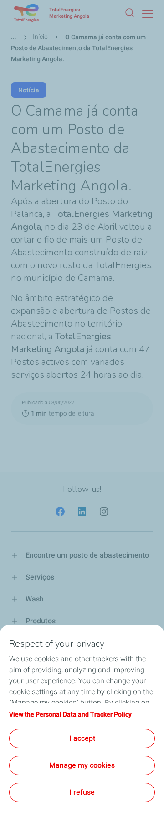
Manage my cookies (82, 765)
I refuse (82, 792)
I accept (82, 738)
